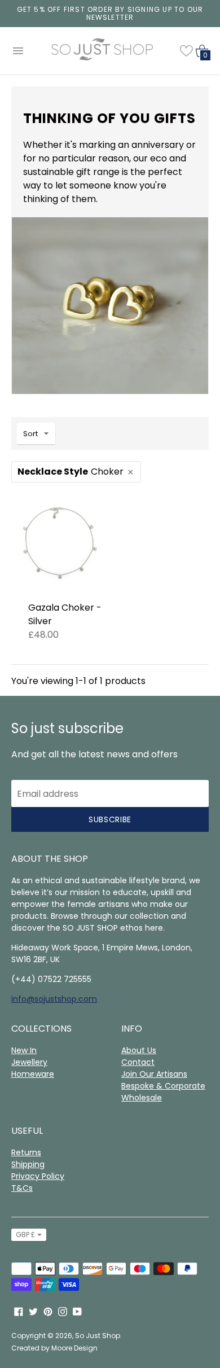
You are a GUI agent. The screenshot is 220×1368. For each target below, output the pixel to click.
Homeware (32, 1074)
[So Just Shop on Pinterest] (47, 1310)
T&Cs (22, 1188)
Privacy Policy (37, 1176)
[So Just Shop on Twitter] (33, 1310)
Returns (26, 1152)
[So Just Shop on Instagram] (62, 1310)
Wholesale (141, 1097)
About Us (138, 1050)
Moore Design (74, 1348)
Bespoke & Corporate (163, 1085)
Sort (30, 433)
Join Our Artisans (154, 1074)
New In (24, 1050)
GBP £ (25, 1234)
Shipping (28, 1164)
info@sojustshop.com (54, 999)
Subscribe (110, 819)
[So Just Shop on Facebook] (18, 1310)
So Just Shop (97, 1335)
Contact (138, 1062)
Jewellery (29, 1062)
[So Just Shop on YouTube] (77, 1310)
